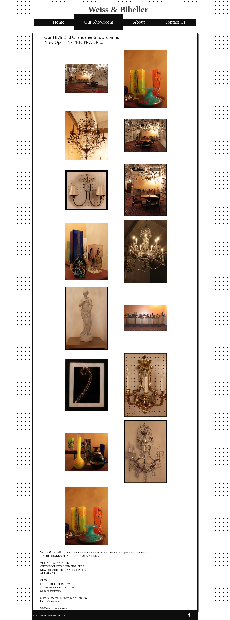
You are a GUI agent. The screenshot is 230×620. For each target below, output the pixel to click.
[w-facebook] (189, 614)
